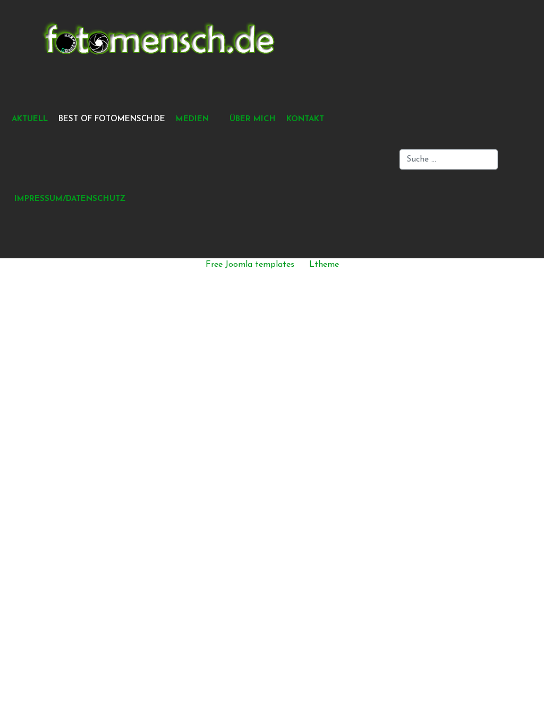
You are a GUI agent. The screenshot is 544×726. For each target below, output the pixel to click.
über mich (253, 119)
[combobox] (449, 159)
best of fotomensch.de (111, 119)
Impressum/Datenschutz (69, 199)
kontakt (305, 119)
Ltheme (324, 264)
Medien (192, 119)
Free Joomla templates (250, 264)
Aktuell (30, 119)
